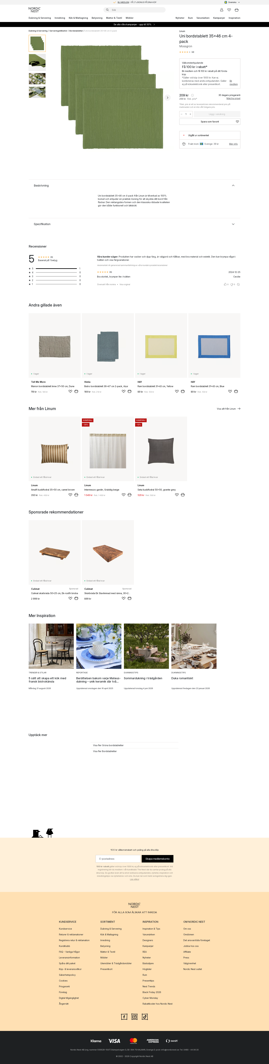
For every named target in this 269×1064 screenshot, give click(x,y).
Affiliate (187, 951)
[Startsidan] (34, 9)
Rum (190, 18)
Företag (63, 992)
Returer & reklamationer (71, 934)
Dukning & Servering (40, 18)
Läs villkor (134, 879)
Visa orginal (125, 284)
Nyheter (180, 18)
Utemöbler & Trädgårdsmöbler (116, 963)
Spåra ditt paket (67, 963)
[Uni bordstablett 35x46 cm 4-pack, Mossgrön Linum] (112, 97)
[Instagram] (134, 1016)
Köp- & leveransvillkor (70, 969)
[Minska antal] (181, 114)
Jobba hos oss (191, 946)
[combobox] (232, 2)
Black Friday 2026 (152, 992)
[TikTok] (145, 1016)
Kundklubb (64, 946)
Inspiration (234, 18)
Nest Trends (149, 986)
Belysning (97, 18)
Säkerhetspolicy (67, 975)
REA (145, 951)
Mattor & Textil (114, 18)
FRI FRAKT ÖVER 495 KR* (137, 2)
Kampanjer (219, 18)
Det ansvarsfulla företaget (196, 940)
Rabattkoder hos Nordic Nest (157, 1003)
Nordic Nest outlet (192, 969)
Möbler (129, 18)
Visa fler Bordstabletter (105, 751)
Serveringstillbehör (58, 31)
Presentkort (106, 969)
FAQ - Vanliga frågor (69, 951)
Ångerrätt (63, 1003)
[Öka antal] (190, 114)
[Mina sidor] (221, 10)
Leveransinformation (69, 957)
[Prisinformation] (192, 95)
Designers (148, 940)
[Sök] (107, 9)
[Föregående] (56, 98)
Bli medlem (234, 82)
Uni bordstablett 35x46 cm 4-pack (101, 31)
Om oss (187, 928)
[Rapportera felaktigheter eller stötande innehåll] (238, 284)
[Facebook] (124, 1016)
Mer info (233, 144)
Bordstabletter (76, 31)
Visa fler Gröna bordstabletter (108, 745)
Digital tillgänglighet (69, 998)
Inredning (60, 18)
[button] (186, 52)
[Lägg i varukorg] (76, 391)
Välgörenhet (189, 963)
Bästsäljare (148, 963)
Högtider (147, 969)
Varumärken (203, 18)
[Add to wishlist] (70, 391)
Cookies (63, 980)
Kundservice (65, 928)
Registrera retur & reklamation (74, 940)
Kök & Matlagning (78, 18)
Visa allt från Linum (226, 408)
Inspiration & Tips (151, 928)
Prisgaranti (64, 986)
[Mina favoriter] (229, 10)
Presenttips (148, 980)
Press (186, 957)
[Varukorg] (236, 10)
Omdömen (188, 934)
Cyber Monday (150, 998)
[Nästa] (167, 98)
